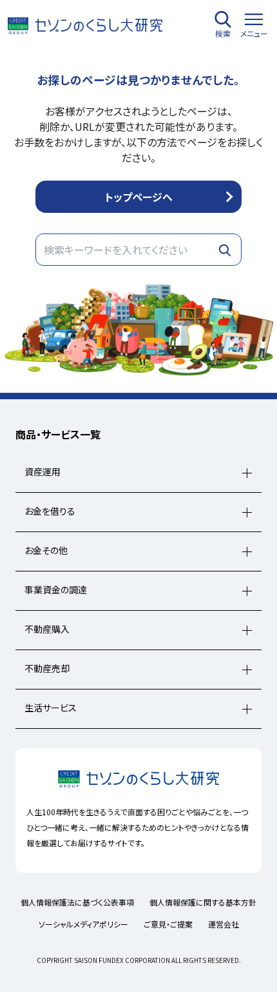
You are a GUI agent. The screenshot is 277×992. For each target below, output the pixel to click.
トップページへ (139, 196)
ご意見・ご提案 (168, 923)
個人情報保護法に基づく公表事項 (77, 902)
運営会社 (223, 923)
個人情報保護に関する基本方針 (202, 902)
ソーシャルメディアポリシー (83, 923)
